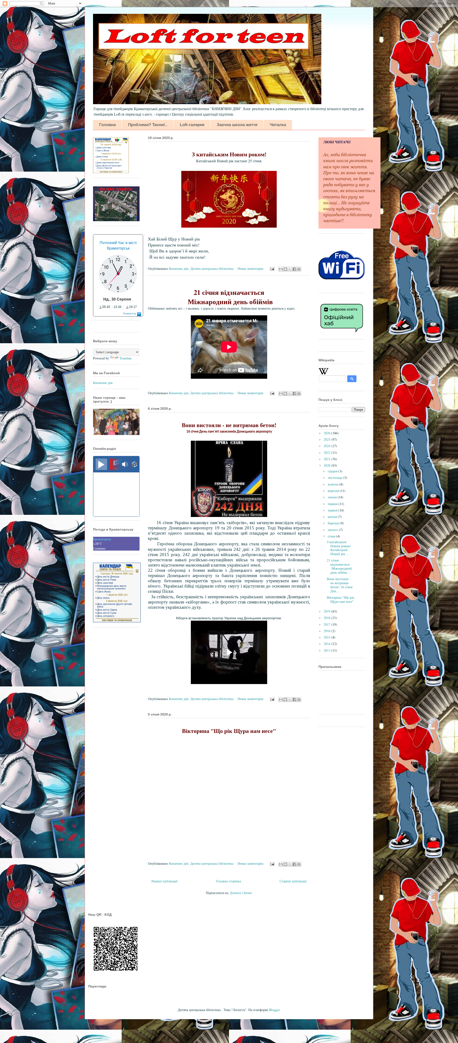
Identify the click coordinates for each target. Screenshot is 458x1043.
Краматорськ (102, 539)
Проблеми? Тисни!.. (147, 125)
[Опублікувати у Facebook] (294, 269)
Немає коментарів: (251, 268)
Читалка (278, 125)
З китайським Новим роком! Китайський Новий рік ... (339, 548)
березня (334, 523)
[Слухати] (101, 464)
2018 (327, 617)
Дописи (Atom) (241, 892)
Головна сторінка (228, 881)
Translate (126, 358)
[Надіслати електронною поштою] (280, 269)
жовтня (333, 484)
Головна (107, 125)
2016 (327, 631)
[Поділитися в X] (289, 269)
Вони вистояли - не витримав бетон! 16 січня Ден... (339, 585)
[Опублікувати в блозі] (285, 269)
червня (333, 503)
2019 (327, 611)
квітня (333, 516)
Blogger (274, 1009)
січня (332, 536)
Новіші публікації (164, 881)
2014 (327, 643)
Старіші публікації (293, 881)
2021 (327, 459)
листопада (335, 477)
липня (333, 497)
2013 (327, 650)
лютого (333, 529)
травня (333, 510)
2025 (327, 439)
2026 (327, 433)
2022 (327, 452)
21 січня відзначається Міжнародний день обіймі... (339, 566)
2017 (327, 624)
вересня (334, 490)
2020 (327, 465)
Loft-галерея (192, 125)
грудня (333, 471)
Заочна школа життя (237, 125)
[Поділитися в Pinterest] (299, 269)
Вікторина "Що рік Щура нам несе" (340, 599)
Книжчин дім (103, 382)
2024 (327, 446)
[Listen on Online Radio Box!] (134, 464)
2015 (327, 637)
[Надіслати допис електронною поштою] (271, 268)
